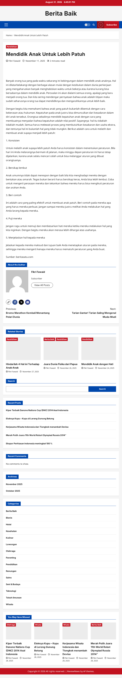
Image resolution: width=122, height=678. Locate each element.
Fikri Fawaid (14, 60)
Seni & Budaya (13, 584)
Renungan (11, 571)
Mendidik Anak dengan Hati (97, 364)
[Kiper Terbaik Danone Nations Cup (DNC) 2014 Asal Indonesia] (18, 630)
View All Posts (42, 285)
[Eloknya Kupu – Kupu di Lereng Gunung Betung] (47, 630)
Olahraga (10, 551)
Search (11, 381)
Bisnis (9, 517)
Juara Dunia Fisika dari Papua (60, 364)
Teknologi (11, 591)
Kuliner (9, 537)
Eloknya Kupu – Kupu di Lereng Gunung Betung (30, 418)
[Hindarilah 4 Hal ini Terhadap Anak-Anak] (23, 348)
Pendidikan (12, 46)
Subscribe (111, 24)
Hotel (8, 524)
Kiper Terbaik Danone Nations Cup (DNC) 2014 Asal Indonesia (37, 410)
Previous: (28, 312)
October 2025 (13, 491)
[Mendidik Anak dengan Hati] (98, 348)
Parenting (11, 557)
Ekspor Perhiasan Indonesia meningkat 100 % (29, 443)
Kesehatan (11, 531)
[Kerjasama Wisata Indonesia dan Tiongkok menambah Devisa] (75, 630)
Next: (94, 312)
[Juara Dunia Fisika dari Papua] (61, 348)
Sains (9, 577)
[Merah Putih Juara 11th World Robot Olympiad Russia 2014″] (103, 630)
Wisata (9, 604)
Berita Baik (61, 13)
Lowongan (11, 544)
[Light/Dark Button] (87, 24)
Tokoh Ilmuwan (14, 597)
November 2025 (14, 484)
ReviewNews (73, 671)
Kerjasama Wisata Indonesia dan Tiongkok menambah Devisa (37, 427)
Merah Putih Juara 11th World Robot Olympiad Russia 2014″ (36, 435)
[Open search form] (94, 25)
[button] (6, 25)
